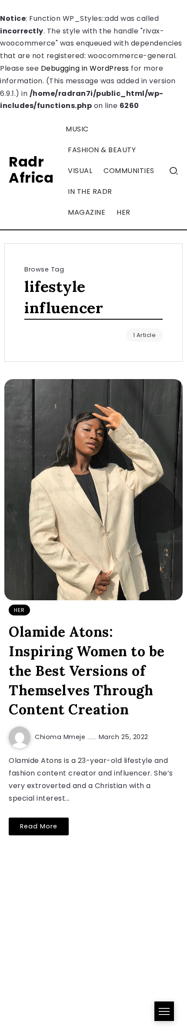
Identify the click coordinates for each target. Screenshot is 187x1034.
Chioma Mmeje (61, 737)
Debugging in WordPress (85, 68)
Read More (38, 826)
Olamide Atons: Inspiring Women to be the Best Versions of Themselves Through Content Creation (87, 670)
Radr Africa (31, 169)
